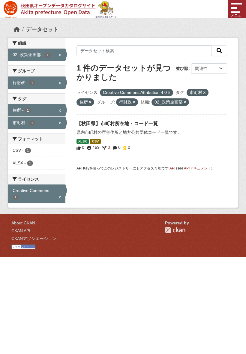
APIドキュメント (197, 168)
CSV (95, 141)
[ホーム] (17, 29)
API (172, 168)
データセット (42, 29)
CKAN (175, 230)
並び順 (182, 68)
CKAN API (20, 230)
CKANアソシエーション (33, 238)
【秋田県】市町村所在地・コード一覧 (117, 123)
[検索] (219, 50)
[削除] (169, 92)
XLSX (82, 141)
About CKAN (23, 222)
